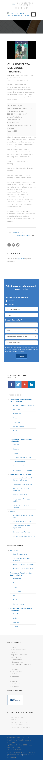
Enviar (21, 356)
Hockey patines (18, 426)
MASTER (11, 304)
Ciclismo (16, 445)
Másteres (14, 652)
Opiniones (15, 686)
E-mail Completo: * (13, 320)
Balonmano (17, 414)
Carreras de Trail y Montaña (22, 470)
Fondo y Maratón (19, 466)
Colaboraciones (16, 660)
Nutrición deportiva (20, 495)
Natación (16, 449)
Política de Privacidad (11, 349)
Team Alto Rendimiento (24, 75)
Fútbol (15, 418)
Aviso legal (31, 752)
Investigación (17, 684)
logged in (20, 259)
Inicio (9, 752)
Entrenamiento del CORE (22, 521)
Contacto (14, 757)
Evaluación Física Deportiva (23, 484)
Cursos (13, 647)
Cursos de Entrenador (18, 650)
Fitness (25, 80)
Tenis (14, 435)
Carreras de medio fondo (22, 457)
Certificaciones (16, 657)
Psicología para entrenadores (23, 564)
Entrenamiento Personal (21, 532)
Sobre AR (15, 669)
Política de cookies (15, 755)
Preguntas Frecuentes (19, 655)
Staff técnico (16, 674)
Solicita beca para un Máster (21, 664)
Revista (14, 681)
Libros (14, 679)
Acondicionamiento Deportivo (24, 405)
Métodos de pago (17, 662)
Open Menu (33, 14)
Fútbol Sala (17, 422)
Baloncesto (17, 409)
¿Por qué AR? (17, 671)
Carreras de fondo (19, 462)
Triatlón (15, 453)
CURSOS (11, 301)
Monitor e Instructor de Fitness (24, 536)
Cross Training (17, 80)
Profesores (16, 676)
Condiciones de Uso (29, 347)
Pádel (15, 431)
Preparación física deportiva (23, 569)
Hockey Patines (18, 604)
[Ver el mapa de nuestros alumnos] (15, 700)
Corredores (17, 614)
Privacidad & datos (19, 752)
